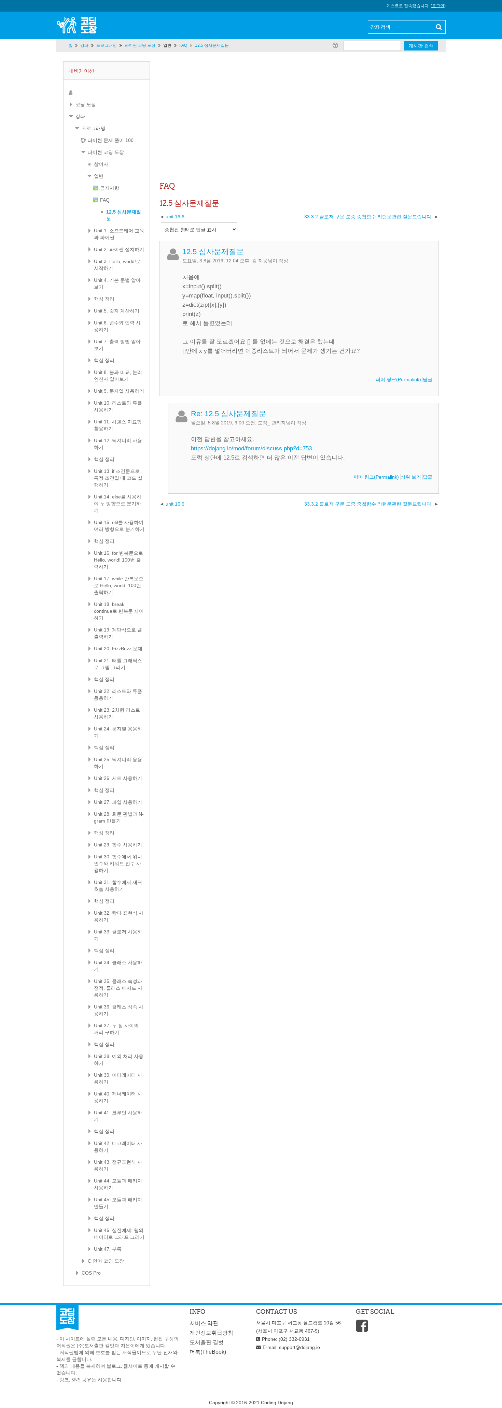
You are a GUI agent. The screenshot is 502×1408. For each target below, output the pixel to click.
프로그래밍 (94, 128)
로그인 (438, 5)
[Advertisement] (299, 128)
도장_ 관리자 (272, 422)
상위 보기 (411, 477)
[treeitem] (106, 92)
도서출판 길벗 (207, 1342)
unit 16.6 (175, 216)
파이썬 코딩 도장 (106, 152)
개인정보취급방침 (211, 1333)
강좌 (80, 116)
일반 (167, 45)
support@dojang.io (299, 1347)
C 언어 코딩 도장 (106, 1261)
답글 (427, 379)
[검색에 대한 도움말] (336, 45)
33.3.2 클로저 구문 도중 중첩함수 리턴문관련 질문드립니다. (368, 216)
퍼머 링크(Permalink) (398, 379)
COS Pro (91, 1273)
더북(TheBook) (208, 1352)
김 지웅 (260, 260)
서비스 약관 (204, 1323)
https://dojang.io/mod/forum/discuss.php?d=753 (251, 448)
